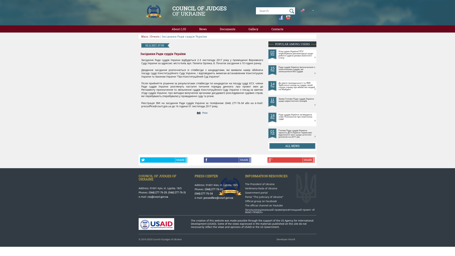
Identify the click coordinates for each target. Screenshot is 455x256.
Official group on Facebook (261, 201)
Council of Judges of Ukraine (157, 177)
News (203, 29)
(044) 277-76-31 (177, 192)
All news (292, 146)
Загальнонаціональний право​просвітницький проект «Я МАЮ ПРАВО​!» (280, 211)
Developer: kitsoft (286, 239)
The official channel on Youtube (264, 205)
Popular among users (292, 44)
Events (155, 36)
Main (144, 36)
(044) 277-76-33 (214, 189)
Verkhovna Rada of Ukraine (261, 188)
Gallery (253, 29)
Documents (227, 29)
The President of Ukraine (260, 184)
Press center (206, 176)
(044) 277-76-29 (158, 192)
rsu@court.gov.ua (158, 196)
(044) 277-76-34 (204, 193)
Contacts (277, 29)
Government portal (256, 192)
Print (204, 112)
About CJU (179, 29)
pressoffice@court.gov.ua (218, 197)
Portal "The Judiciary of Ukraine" (264, 197)
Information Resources (266, 176)
